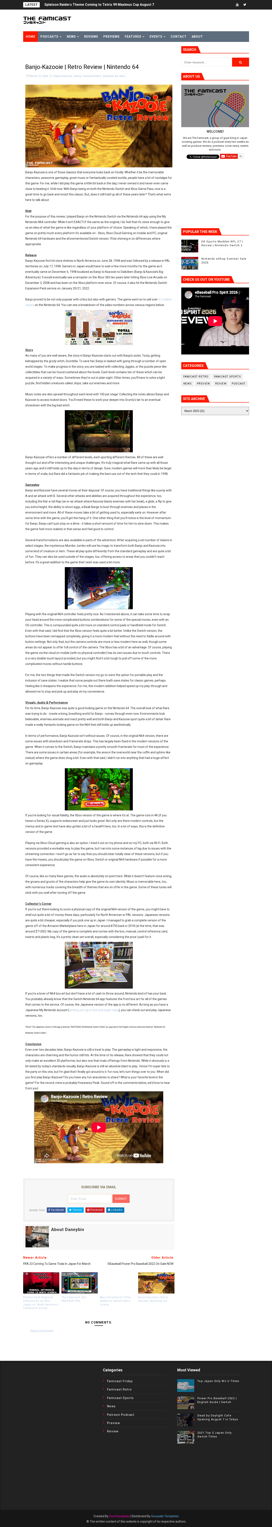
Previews (111, 36)
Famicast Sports (227, 376)
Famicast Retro (92, 76)
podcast (239, 383)
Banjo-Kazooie (63, 76)
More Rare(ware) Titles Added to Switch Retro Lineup (115, 1301)
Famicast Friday (120, 1381)
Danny (77, 76)
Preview (203, 383)
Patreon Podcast (121, 1414)
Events (156, 36)
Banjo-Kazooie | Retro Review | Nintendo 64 (153, 1299)
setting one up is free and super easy (94, 1010)
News (71, 36)
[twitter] (245, 5)
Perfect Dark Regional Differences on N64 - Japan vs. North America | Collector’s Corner (41, 1302)
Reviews (91, 36)
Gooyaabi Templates (165, 1516)
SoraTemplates (119, 1516)
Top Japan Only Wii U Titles (218, 1381)
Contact (179, 36)
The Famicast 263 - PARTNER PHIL (74, 1299)
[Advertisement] (73, 52)
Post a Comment (42, 1331)
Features (133, 36)
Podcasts (49, 36)
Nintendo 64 (110, 76)
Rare (122, 76)
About (197, 36)
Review (221, 383)
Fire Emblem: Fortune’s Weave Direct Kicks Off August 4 (89, 5)
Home (30, 36)
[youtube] (237, 5)
